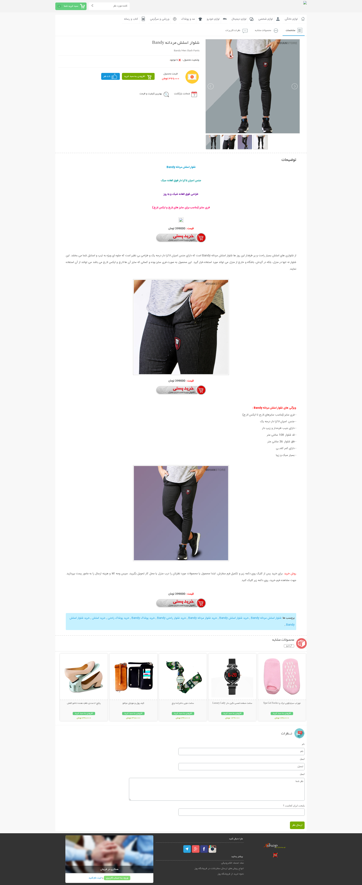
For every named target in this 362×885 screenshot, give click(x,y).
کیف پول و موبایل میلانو (133, 703)
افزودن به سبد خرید (134, 76)
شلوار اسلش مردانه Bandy (266, 618)
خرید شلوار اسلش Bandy (234, 618)
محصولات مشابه (263, 30)
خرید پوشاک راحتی (118, 618)
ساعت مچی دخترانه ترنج (183, 703)
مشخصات (290, 30)
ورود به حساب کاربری (117, 878)
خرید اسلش (98, 618)
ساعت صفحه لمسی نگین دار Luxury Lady (232, 703)
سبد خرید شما (71, 6)
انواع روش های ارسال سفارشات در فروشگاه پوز (219, 868)
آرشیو (289, 646)
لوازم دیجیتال (238, 19)
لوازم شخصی (265, 19)
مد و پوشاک (188, 19)
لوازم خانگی (291, 19)
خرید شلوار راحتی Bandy (171, 618)
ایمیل (302, 759)
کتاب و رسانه (131, 19)
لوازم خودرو (213, 19)
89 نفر (106, 76)
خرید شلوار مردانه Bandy (202, 618)
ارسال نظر (297, 825)
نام (303, 744)
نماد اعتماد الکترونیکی (232, 863)
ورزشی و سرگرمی (159, 19)
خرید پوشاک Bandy (143, 618)
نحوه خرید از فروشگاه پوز (230, 874)
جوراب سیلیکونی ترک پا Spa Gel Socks (282, 703)
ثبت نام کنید (95, 878)
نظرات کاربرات (232, 30)
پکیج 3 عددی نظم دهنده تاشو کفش (84, 703)
